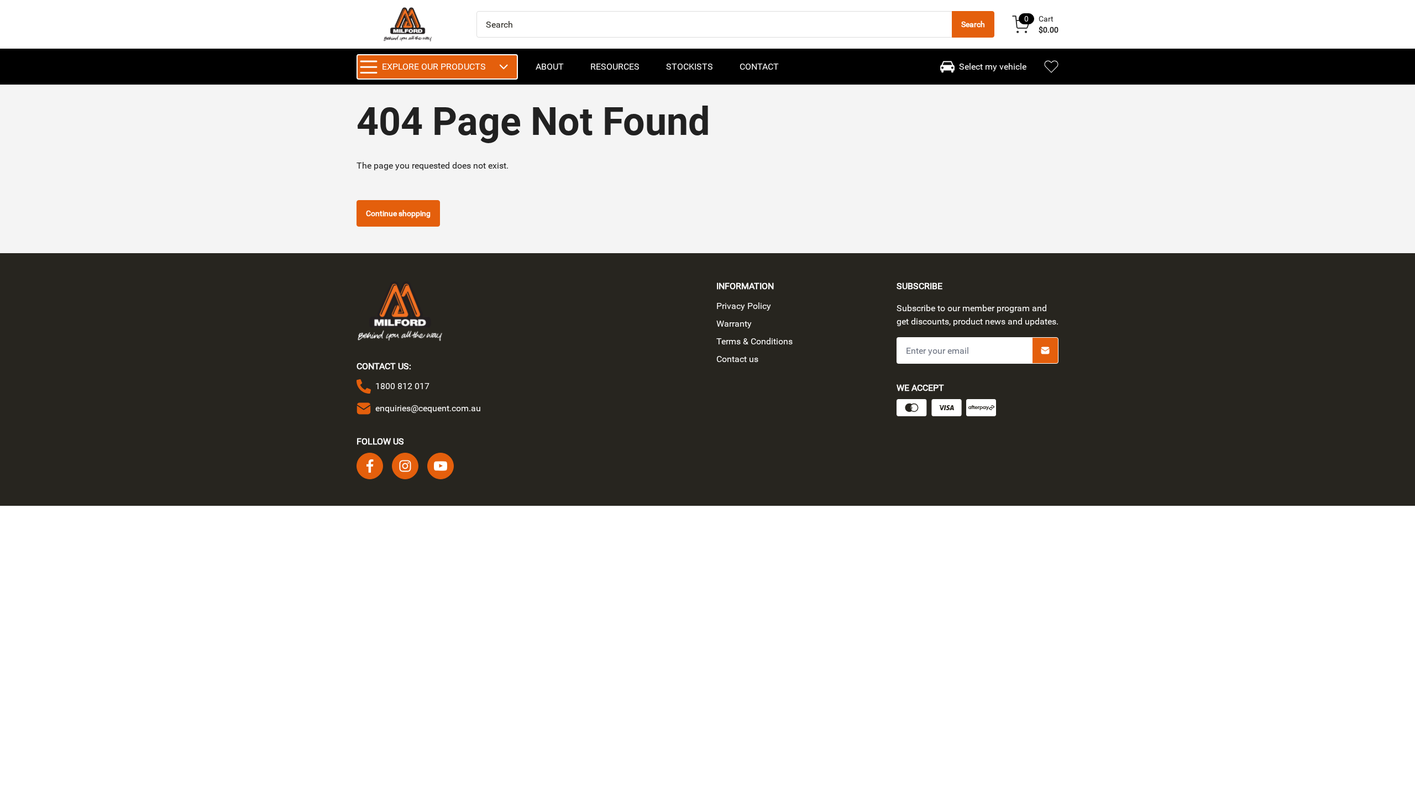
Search (973, 24)
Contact (759, 66)
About (550, 66)
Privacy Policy (743, 306)
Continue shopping (398, 213)
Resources (615, 66)
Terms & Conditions (754, 341)
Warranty (734, 323)
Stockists (689, 66)
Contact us (737, 359)
